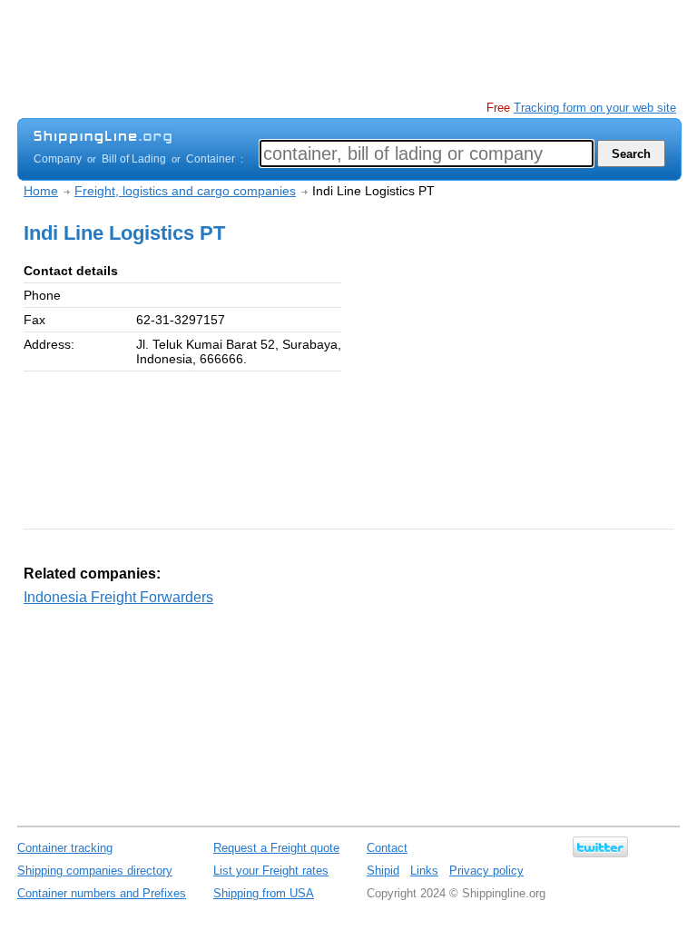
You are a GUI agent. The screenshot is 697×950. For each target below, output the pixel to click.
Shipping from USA (263, 893)
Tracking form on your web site (595, 107)
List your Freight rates (271, 870)
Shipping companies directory (94, 870)
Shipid (383, 870)
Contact (387, 848)
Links (424, 870)
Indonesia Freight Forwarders (118, 597)
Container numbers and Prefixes (101, 893)
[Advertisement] (347, 50)
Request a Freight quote (276, 848)
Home (41, 190)
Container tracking (65, 848)
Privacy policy (486, 870)
